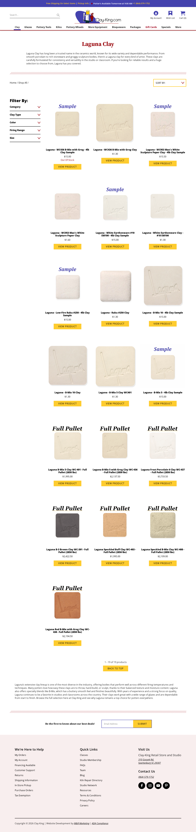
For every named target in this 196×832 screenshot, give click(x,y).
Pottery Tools (43, 27)
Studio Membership (90, 760)
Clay (17, 27)
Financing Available (25, 765)
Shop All (22, 82)
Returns (19, 775)
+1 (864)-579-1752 (141, 3)
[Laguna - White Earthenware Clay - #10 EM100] (162, 206)
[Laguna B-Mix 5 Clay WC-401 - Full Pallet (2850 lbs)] (67, 443)
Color (13, 122)
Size (12, 137)
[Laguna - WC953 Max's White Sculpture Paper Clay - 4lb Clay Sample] (162, 123)
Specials (166, 27)
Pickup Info (83, 3)
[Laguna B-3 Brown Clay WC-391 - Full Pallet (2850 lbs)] (67, 523)
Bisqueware (119, 27)
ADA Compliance (100, 823)
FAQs (82, 765)
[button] (111, 3)
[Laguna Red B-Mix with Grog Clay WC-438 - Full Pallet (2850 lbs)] (67, 602)
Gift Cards (151, 27)
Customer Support (25, 770)
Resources (85, 790)
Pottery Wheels (75, 27)
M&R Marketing (81, 823)
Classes (84, 755)
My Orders (20, 755)
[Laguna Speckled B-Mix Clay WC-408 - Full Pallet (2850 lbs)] (162, 523)
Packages (135, 27)
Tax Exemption (22, 795)
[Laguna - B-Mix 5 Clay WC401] (115, 366)
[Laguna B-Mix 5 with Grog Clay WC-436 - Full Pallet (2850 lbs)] (115, 443)
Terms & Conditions (90, 795)
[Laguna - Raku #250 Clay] (115, 286)
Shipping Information (26, 780)
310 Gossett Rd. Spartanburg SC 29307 (149, 761)
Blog (82, 775)
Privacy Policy (87, 800)
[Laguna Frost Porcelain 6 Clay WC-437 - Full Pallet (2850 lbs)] (162, 443)
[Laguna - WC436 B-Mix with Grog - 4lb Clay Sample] (67, 123)
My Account (21, 760)
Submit (142, 723)
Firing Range (17, 130)
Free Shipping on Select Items (60, 3)
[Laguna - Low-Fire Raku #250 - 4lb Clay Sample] (67, 286)
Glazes (28, 27)
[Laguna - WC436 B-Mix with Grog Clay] (115, 123)
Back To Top (116, 668)
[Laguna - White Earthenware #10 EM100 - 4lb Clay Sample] (115, 206)
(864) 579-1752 (146, 777)
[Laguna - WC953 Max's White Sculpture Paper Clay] (67, 206)
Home (13, 82)
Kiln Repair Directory (91, 780)
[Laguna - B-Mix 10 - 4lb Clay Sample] (162, 286)
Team (83, 770)
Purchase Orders (24, 790)
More (178, 27)
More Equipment (97, 27)
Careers (84, 805)
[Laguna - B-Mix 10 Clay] (67, 366)
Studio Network (88, 785)
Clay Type (15, 114)
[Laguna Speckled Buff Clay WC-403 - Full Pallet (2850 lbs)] (115, 523)
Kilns (59, 27)
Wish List (170, 18)
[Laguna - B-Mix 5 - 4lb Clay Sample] (162, 366)
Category (15, 106)
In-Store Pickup (23, 785)
